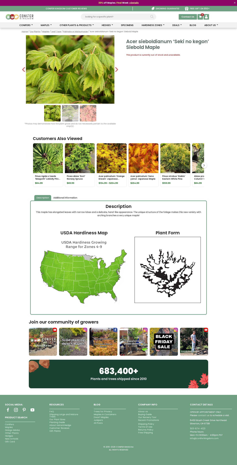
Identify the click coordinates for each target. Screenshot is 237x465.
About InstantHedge (60, 425)
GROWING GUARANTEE (167, 8)
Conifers (9, 424)
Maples (45, 31)
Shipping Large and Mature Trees (63, 415)
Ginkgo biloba (12, 430)
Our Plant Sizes (57, 419)
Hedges (9, 435)
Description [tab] (42, 197)
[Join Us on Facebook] (8, 411)
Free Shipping (145, 432)
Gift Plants (55, 431)
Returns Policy (145, 429)
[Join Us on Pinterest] (24, 411)
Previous (24, 70)
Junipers (98, 420)
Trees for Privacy (103, 411)
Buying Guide (145, 414)
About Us (143, 411)
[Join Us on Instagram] (16, 411)
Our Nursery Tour (147, 417)
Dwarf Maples (101, 417)
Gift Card (10, 441)
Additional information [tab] (65, 197)
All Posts (98, 423)
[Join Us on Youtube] (32, 411)
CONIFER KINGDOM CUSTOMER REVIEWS (66, 8)
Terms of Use (145, 426)
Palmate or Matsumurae (75, 31)
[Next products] (204, 165)
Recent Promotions (148, 420)
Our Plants (35, 31)
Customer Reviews (59, 428)
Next (117, 70)
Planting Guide (57, 422)
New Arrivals (11, 438)
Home (25, 31)
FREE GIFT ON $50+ (200, 8)
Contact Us (187, 16)
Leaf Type (56, 31)
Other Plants (12, 433)
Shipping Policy (146, 424)
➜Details (134, 2)
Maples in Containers (105, 414)
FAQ (51, 411)
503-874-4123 (197, 428)
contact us (203, 415)
